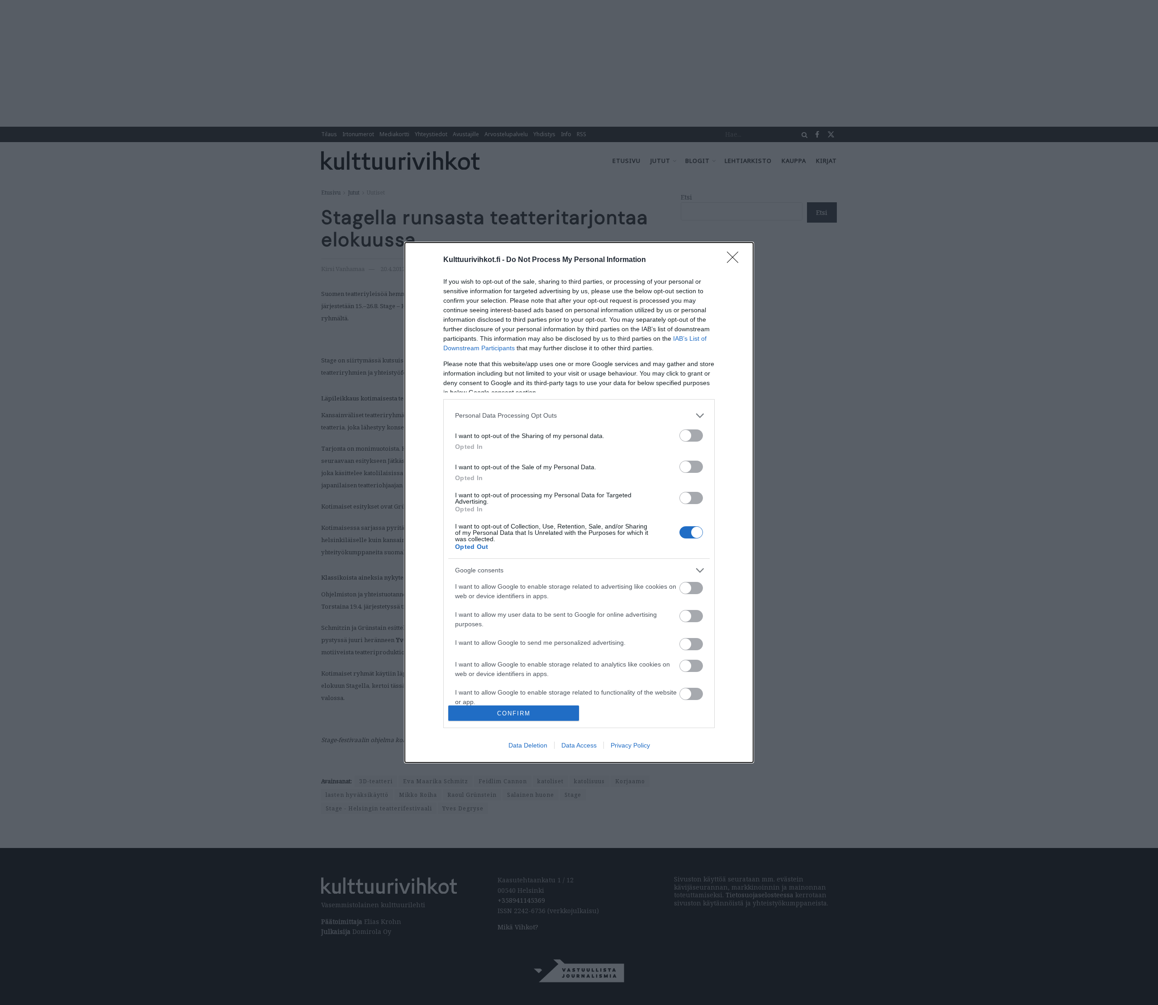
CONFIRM (514, 713)
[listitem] (579, 415)
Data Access (579, 745)
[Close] (735, 260)
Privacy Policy (630, 745)
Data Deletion (527, 745)
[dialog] (579, 502)
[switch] (691, 435)
